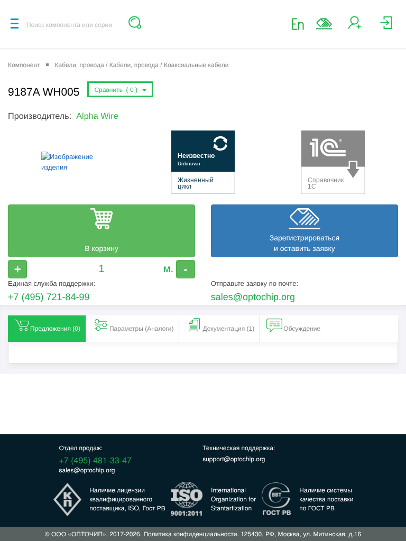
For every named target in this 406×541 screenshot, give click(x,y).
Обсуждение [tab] (301, 328)
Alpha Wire (97, 116)
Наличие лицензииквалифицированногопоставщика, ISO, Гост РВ (127, 499)
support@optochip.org (233, 458)
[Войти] (386, 27)
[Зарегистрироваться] (354, 27)
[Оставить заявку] (324, 24)
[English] (301, 23)
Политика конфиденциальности (190, 533)
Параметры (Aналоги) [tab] (141, 328)
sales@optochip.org (253, 297)
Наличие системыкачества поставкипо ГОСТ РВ (326, 499)
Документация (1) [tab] (228, 328)
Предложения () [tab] (55, 328)
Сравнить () (117, 90)
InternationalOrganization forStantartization (233, 499)
